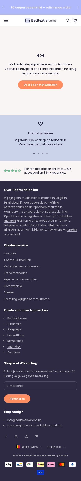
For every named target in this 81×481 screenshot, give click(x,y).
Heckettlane (15, 335)
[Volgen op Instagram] (26, 436)
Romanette (15, 341)
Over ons (10, 253)
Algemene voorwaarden (20, 279)
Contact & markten (17, 260)
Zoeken (9, 292)
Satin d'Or (14, 347)
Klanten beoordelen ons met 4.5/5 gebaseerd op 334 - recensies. (47, 171)
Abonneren (17, 399)
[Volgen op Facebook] (6, 436)
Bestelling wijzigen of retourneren (26, 299)
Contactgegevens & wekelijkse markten (34, 425)
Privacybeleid (13, 286)
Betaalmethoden (15, 273)
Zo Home (13, 352)
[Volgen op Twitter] (16, 436)
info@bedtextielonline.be (24, 420)
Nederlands (55, 446)
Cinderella (14, 324)
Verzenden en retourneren (22, 266)
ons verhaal (54, 144)
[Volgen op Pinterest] (37, 436)
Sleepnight (14, 329)
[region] (40, 134)
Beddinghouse (17, 318)
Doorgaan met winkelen (40, 85)
